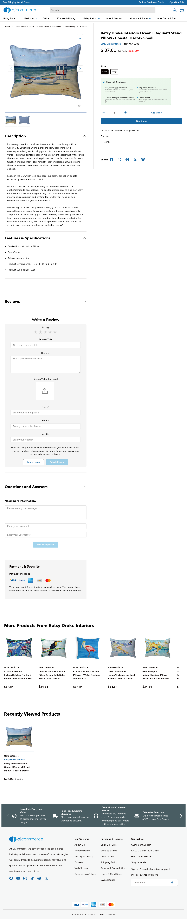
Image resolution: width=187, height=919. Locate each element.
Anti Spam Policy (84, 856)
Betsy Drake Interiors (111, 44)
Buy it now (141, 121)
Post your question (45, 544)
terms (43, 454)
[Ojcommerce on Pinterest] (39, 876)
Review (45, 352)
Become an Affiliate (85, 873)
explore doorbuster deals (151, 2)
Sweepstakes (108, 879)
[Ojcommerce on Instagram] (25, 876)
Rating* (45, 327)
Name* (45, 407)
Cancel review (33, 462)
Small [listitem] (104, 72)
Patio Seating (70, 26)
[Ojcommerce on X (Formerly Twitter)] (46, 876)
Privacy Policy (82, 850)
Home (7, 26)
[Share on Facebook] (111, 159)
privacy (56, 454)
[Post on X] (135, 159)
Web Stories (81, 868)
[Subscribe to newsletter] (172, 882)
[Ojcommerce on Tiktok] (32, 876)
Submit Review (57, 462)
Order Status (108, 856)
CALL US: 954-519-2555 (145, 850)
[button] (35, 332)
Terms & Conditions (111, 873)
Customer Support (141, 844)
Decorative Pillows (86, 26)
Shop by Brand (109, 850)
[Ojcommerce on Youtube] (18, 876)
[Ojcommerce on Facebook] (11, 876)
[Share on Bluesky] (143, 159)
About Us (80, 844)
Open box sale (176, 2)
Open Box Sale (109, 844)
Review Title (45, 339)
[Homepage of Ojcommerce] (20, 10)
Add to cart (156, 112)
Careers (79, 862)
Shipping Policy (109, 862)
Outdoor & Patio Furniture (24, 26)
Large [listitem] (114, 72)
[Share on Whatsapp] (119, 159)
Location (45, 434)
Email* (45, 420)
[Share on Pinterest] (127, 159)
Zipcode (105, 136)
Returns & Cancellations (114, 868)
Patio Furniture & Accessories (49, 26)
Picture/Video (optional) (45, 378)
